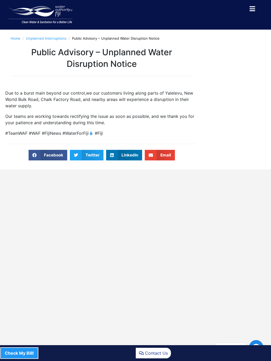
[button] (48, 155)
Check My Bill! (19, 353)
